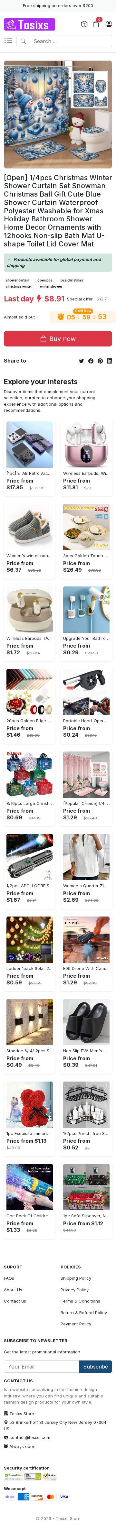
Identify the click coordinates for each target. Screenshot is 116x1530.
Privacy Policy (75, 1289)
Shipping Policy (76, 1278)
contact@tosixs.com (29, 1437)
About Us (13, 1289)
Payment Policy (76, 1323)
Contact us (15, 1301)
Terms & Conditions (80, 1301)
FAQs (9, 1278)
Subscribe (95, 1366)
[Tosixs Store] (29, 24)
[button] (10, 41)
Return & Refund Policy (84, 1312)
